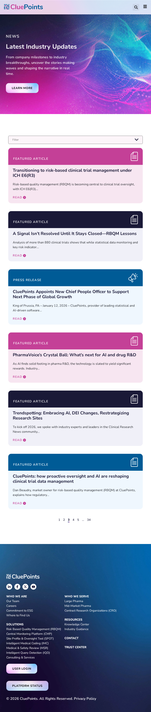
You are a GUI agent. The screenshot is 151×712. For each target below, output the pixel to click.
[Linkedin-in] (9, 587)
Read (17, 197)
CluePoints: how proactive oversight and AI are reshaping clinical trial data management (71, 479)
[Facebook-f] (17, 587)
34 (89, 520)
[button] (136, 7)
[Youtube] (33, 587)
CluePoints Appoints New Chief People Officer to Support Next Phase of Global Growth (71, 294)
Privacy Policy (85, 698)
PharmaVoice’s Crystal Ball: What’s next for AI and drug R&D (74, 354)
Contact (71, 638)
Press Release (27, 280)
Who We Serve (76, 596)
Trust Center (75, 647)
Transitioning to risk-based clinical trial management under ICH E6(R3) (72, 173)
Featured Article (30, 159)
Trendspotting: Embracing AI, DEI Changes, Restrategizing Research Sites (71, 415)
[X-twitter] (25, 587)
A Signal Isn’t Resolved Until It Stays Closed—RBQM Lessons (75, 233)
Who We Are (16, 596)
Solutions (15, 624)
